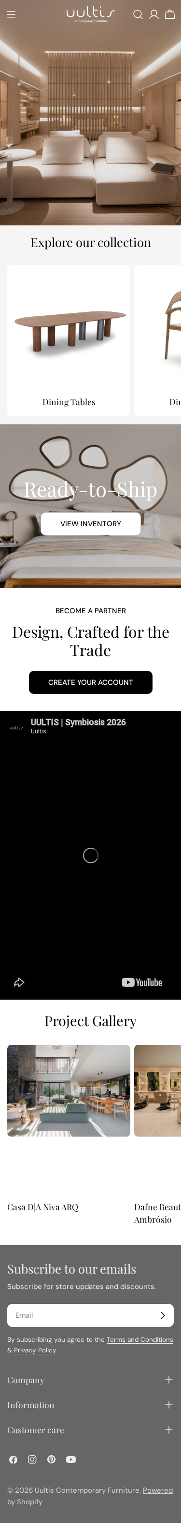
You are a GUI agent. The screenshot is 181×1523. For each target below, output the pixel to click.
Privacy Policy (35, 1350)
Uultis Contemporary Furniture (87, 1490)
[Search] (138, 14)
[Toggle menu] (11, 14)
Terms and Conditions (140, 1340)
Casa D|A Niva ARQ (42, 1206)
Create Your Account (90, 682)
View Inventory (90, 524)
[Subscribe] (163, 1315)
